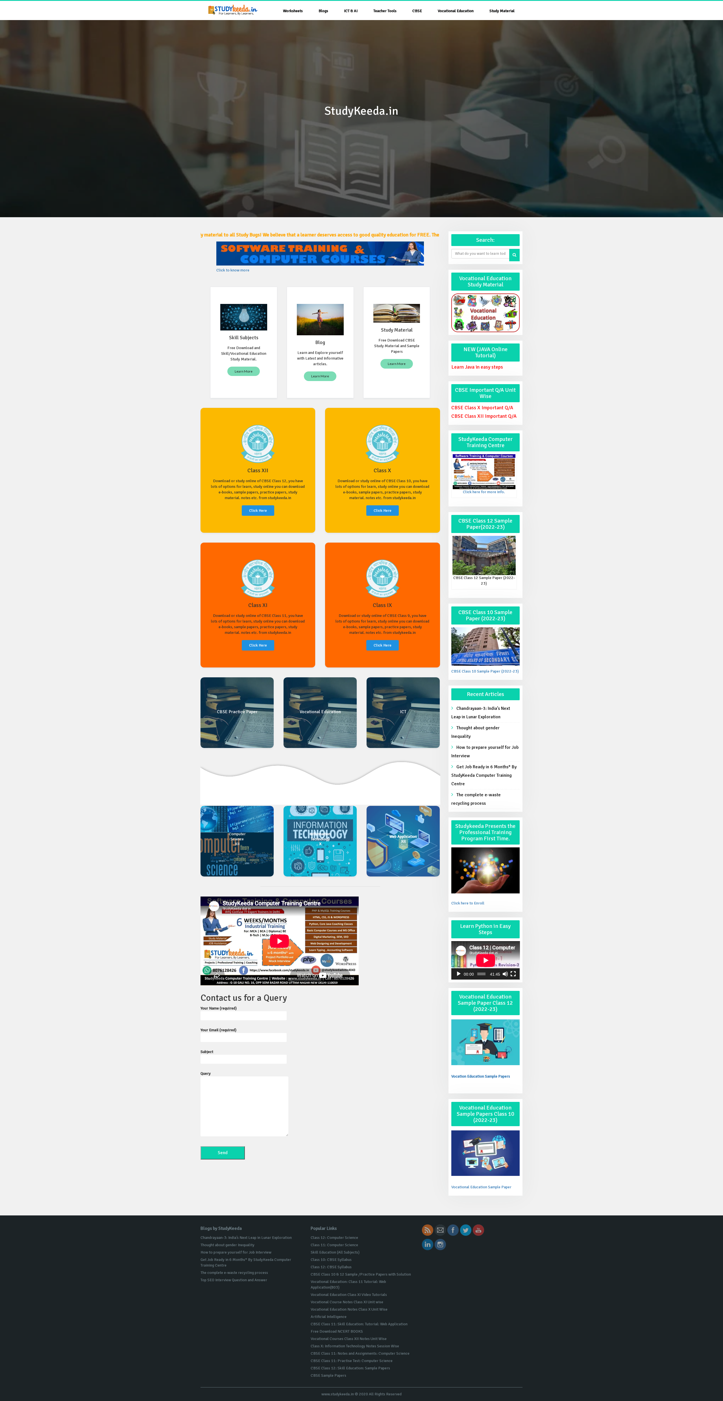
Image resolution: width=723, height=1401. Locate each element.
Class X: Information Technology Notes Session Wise (355, 1346)
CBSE (417, 10)
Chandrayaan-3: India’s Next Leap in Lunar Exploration (480, 713)
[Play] (458, 974)
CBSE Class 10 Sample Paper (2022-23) (485, 671)
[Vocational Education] (320, 712)
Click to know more (232, 270)
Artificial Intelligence (329, 1316)
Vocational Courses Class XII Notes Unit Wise (349, 1338)
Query (206, 1073)
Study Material (502, 10)
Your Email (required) (218, 1030)
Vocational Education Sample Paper (481, 1187)
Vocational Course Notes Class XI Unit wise (347, 1302)
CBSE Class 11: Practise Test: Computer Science (352, 1360)
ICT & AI (351, 10)
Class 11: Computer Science (334, 1245)
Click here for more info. (484, 492)
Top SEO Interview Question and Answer (234, 1280)
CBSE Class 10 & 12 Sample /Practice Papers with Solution (361, 1274)
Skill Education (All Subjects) (335, 1252)
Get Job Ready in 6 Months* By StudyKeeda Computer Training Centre (484, 775)
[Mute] (505, 974)
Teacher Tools (385, 10)
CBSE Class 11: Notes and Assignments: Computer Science (360, 1353)
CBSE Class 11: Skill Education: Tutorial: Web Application (359, 1324)
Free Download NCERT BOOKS (337, 1331)
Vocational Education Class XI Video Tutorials (349, 1294)
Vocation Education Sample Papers (480, 1076)
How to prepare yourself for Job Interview (485, 752)
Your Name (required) (219, 1008)
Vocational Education (456, 10)
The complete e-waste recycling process (476, 799)
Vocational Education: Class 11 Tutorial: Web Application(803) (348, 1284)
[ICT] (403, 712)
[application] (485, 960)
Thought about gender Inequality (475, 732)
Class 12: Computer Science (334, 1237)
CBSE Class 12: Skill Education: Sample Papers (350, 1368)
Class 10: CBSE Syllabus (331, 1259)
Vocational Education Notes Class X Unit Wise (349, 1309)
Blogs (323, 10)
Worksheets (293, 10)
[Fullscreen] (513, 974)
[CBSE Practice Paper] (237, 712)
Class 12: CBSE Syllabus (331, 1267)
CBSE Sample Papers (328, 1375)
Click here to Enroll (467, 903)
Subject (207, 1051)
